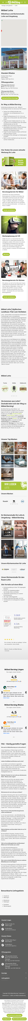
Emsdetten (6, 904)
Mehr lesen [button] (6, 698)
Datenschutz (5, 995)
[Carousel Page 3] (14, 395)
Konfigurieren (6, 1019)
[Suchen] (21, 2)
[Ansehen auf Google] (4, 687)
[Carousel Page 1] (11, 395)
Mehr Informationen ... (7, 1003)
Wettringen (6, 897)
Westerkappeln (7, 906)
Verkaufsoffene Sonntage (10, 98)
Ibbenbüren (6, 900)
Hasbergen (6, 901)
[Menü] (3, 2)
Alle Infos (6, 254)
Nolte (11, 592)
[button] (1, 692)
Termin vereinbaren (9, 210)
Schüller (7, 592)
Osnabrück (6, 896)
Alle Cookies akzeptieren (19, 1019)
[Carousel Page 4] (16, 395)
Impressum (21, 993)
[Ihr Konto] (6, 2)
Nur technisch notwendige (14, 1015)
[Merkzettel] (25, 2)
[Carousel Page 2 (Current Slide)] (13, 395)
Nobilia (17, 592)
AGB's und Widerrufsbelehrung (18, 995)
